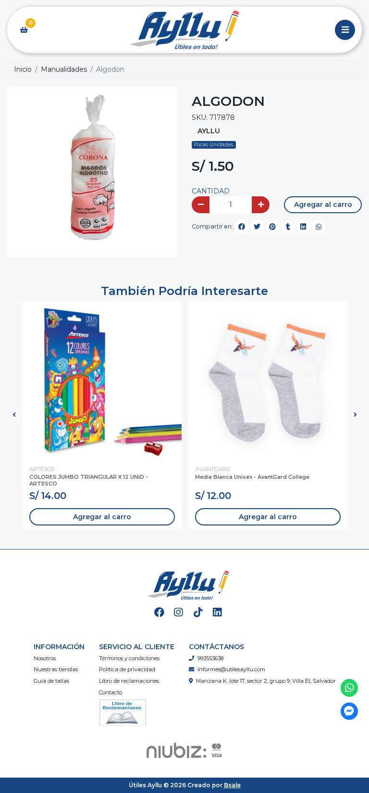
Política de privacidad (127, 669)
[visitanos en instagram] (178, 612)
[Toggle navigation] (345, 30)
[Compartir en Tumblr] (288, 226)
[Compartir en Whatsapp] (318, 226)
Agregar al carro (323, 204)
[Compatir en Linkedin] (303, 226)
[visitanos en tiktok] (198, 612)
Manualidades (64, 69)
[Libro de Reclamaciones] (123, 712)
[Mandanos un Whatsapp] (349, 688)
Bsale (232, 785)
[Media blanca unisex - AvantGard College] (267, 380)
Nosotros (45, 658)
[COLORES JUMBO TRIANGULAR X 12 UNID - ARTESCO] (102, 380)
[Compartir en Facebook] (241, 226)
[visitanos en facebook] (159, 612)
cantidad (211, 191)
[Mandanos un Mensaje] (349, 711)
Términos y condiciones (129, 658)
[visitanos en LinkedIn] (217, 612)
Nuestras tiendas (56, 669)
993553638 (210, 658)
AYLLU (208, 131)
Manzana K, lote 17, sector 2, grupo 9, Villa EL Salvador (266, 681)
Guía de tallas (51, 681)
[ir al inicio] (188, 585)
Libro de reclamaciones (129, 681)
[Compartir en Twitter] (257, 226)
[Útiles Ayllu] (184, 30)
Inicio (23, 69)
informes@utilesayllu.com (231, 669)
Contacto (110, 692)
